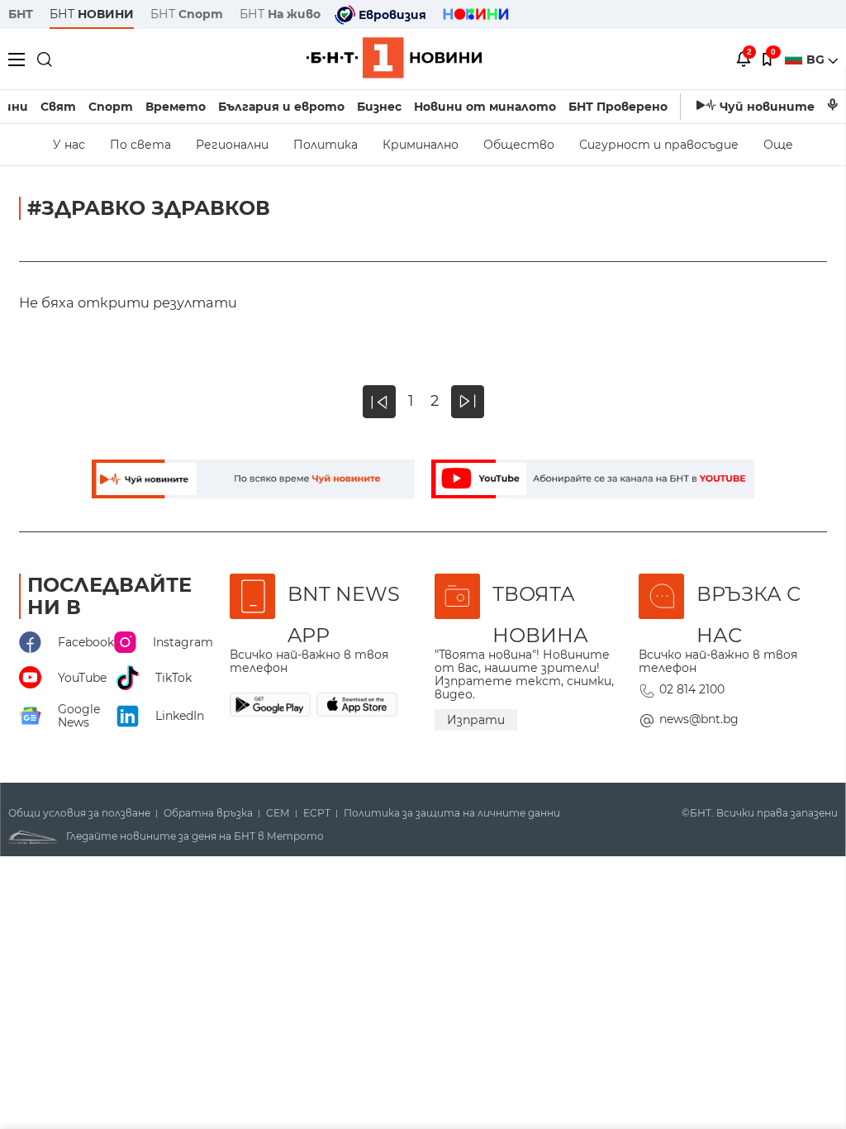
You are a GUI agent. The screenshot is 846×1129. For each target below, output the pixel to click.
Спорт (110, 106)
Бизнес (379, 106)
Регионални (232, 144)
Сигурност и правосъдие (659, 144)
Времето (175, 106)
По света (140, 144)
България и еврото (281, 106)
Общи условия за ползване (79, 813)
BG (817, 59)
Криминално (421, 144)
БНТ (20, 14)
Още (778, 144)
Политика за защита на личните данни (452, 813)
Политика (325, 144)
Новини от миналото (485, 106)
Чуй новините (767, 106)
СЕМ (278, 813)
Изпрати (476, 719)
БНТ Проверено (618, 106)
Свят (58, 106)
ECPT (316, 813)
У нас (69, 144)
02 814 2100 (692, 689)
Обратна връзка (208, 813)
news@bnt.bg (699, 719)
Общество (518, 144)
